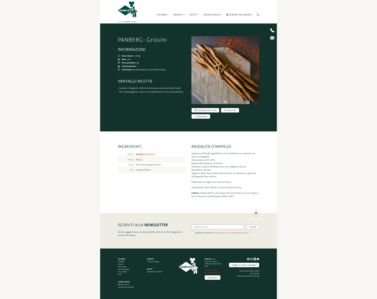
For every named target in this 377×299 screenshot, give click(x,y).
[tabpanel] (225, 70)
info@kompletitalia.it (212, 272)
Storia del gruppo (123, 269)
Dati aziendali (254, 273)
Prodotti (178, 14)
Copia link (231, 110)
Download (202, 116)
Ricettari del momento (154, 272)
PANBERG (146, 154)
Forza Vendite (122, 272)
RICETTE (193, 14)
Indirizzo (121, 264)
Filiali (119, 274)
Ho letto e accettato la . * (222, 233)
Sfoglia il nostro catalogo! (244, 265)
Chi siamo (162, 14)
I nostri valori (122, 267)
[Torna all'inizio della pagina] (256, 213)
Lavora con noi (211, 14)
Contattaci (121, 261)
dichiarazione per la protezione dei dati (231, 233)
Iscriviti (252, 226)
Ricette (149, 269)
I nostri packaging (153, 261)
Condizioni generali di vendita (249, 271)
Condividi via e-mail (206, 110)
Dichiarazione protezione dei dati (248, 276)
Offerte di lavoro (123, 284)
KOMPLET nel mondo (240, 14)
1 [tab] (225, 102)
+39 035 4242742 (211, 270)
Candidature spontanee (126, 287)
